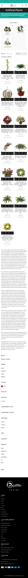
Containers (3, 512)
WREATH (3, 376)
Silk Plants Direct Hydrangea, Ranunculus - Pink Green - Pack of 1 (20, 131)
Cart (2, 534)
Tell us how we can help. (18, 16)
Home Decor (4, 516)
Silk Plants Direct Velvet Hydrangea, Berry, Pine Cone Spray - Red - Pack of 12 (21, 104)
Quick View (5, 72)
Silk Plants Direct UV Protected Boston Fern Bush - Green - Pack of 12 (21, 211)
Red (5, 386)
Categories (13, 22)
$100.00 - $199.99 (6, 57)
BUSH (2, 368)
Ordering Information (6, 525)
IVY (2, 460)
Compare (12, 72)
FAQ (2, 536)
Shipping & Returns (5, 523)
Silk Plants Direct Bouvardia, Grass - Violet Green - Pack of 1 (7, 158)
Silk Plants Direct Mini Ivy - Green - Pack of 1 (20, 157)
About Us (3, 538)
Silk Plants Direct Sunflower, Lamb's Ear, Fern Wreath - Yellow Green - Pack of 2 (7, 238)
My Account (3, 532)
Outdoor (3, 509)
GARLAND (3, 371)
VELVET (3, 427)
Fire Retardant (4, 514)
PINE (2, 463)
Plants (2, 501)
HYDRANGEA (4, 457)
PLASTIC (3, 424)
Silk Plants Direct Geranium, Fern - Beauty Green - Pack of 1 (7, 184)
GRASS (2, 454)
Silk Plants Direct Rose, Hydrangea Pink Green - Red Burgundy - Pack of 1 (7, 131)
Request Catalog (5, 552)
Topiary (3, 505)
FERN (2, 448)
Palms (2, 507)
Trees (2, 503)
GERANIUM (3, 451)
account (22, 5)
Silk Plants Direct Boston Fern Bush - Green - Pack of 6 (21, 77)
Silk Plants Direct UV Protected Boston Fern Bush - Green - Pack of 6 (7, 211)
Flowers (3, 499)
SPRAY (2, 374)
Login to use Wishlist (8, 72)
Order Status (4, 529)
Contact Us (3, 540)
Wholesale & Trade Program (7, 547)
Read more (2, 72)
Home (3, 53)
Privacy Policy (4, 527)
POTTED (3, 401)
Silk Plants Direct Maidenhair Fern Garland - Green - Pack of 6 (7, 77)
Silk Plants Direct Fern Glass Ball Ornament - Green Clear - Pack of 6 (7, 104)
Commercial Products (6, 549)
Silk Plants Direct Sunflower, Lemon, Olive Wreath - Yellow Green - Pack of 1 (20, 184)
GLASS (2, 422)
